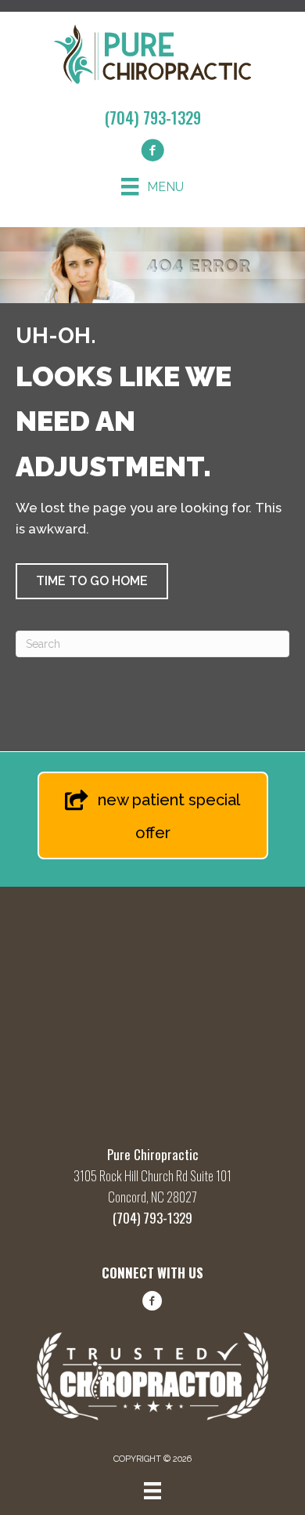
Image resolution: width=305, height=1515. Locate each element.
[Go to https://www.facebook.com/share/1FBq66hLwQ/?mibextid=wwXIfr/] (152, 1303)
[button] (92, 581)
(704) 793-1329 (153, 117)
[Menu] (152, 1490)
